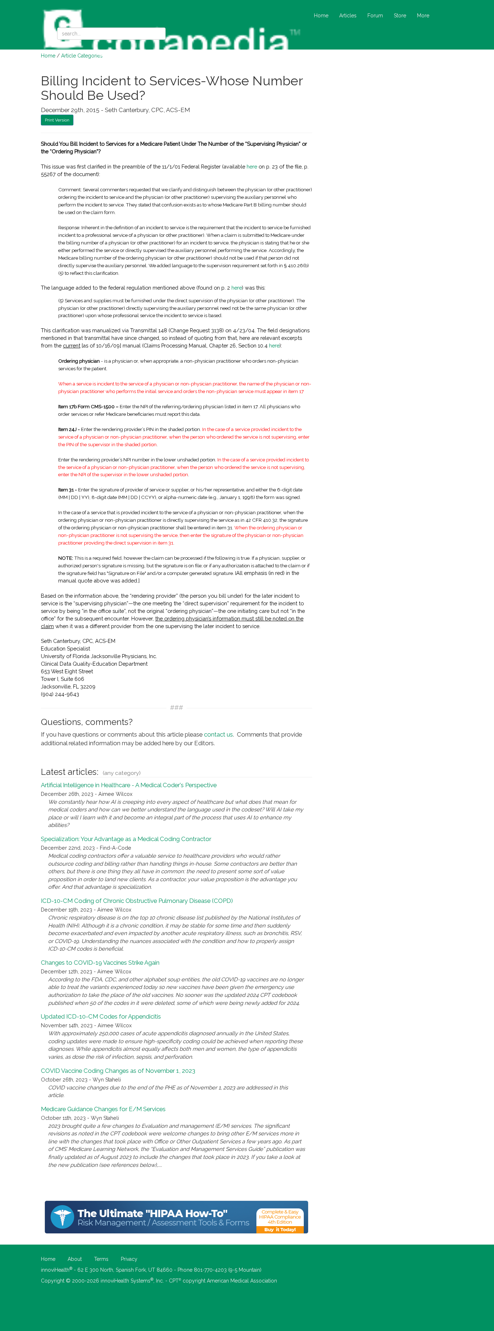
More (423, 15)
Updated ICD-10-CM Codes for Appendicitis (101, 1016)
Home (321, 15)
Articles (348, 15)
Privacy (129, 1259)
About (75, 1259)
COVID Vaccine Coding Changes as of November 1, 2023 (118, 1070)
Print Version (57, 120)
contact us (218, 734)
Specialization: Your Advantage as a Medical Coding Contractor (126, 838)
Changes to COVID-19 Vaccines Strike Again (100, 962)
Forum (375, 15)
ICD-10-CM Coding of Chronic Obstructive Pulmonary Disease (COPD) (137, 900)
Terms (101, 1259)
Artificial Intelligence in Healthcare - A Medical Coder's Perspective (129, 785)
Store (400, 15)
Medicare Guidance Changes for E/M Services (103, 1109)
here (252, 166)
